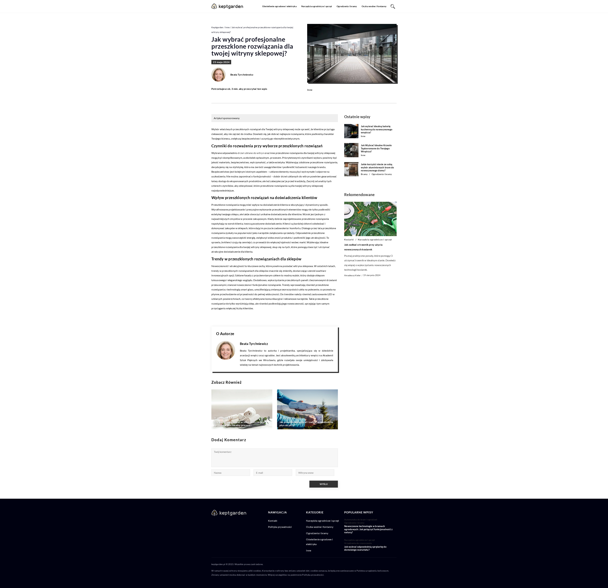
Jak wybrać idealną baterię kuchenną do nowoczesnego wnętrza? (376, 129)
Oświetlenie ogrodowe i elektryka (279, 6)
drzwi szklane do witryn (251, 152)
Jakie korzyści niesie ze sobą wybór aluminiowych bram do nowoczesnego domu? (377, 167)
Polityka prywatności (280, 526)
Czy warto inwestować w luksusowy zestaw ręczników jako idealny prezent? (239, 423)
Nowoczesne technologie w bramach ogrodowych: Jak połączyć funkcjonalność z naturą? (368, 529)
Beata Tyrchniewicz (241, 74)
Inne (309, 89)
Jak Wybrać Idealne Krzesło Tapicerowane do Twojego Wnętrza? (376, 148)
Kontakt (272, 520)
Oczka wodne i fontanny (374, 6)
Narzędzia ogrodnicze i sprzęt (316, 6)
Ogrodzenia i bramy (347, 6)
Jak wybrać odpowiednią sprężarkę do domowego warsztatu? (365, 548)
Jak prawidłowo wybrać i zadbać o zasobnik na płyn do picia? (306, 423)
